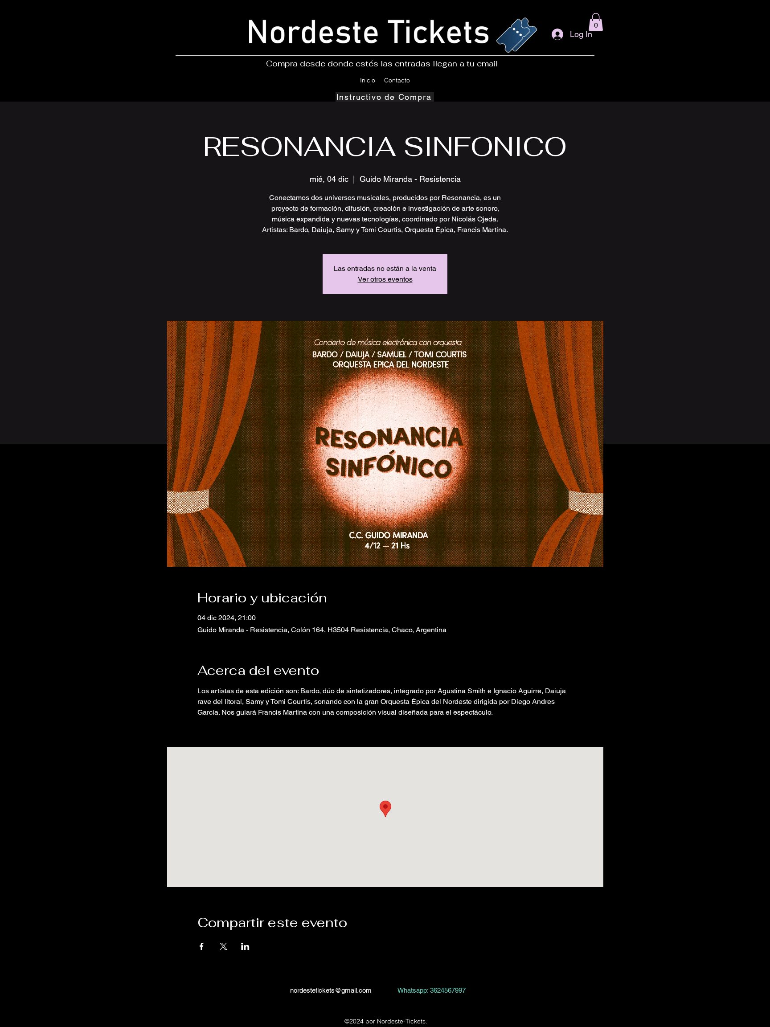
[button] (595, 22)
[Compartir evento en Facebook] (201, 946)
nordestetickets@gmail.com (331, 990)
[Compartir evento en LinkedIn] (245, 946)
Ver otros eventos (385, 279)
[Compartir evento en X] (223, 946)
